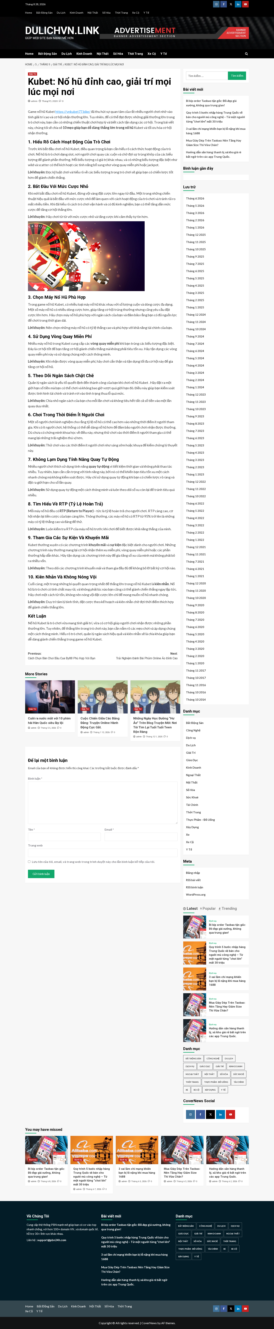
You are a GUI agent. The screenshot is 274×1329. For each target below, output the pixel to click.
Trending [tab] (229, 908)
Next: (146, 656)
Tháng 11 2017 (196, 670)
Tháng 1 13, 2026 (101, 732)
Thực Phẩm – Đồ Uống (200, 819)
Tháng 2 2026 (195, 220)
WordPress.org (196, 894)
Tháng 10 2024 (196, 329)
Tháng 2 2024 (195, 380)
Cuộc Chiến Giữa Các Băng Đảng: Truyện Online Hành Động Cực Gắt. (100, 722)
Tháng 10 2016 (196, 692)
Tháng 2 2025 (195, 300)
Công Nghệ (193, 730)
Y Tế (146, 12)
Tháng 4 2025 (195, 285)
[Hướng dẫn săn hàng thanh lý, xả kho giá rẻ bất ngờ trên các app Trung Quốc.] (194, 1030)
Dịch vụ (191, 737)
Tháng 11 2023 (196, 401)
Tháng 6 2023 (195, 438)
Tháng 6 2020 (195, 627)
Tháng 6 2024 (195, 351)
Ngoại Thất (193, 775)
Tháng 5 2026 (195, 205)
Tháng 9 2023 (195, 416)
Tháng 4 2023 (195, 452)
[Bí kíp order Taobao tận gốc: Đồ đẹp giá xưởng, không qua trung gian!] (194, 926)
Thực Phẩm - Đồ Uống (216, 1082)
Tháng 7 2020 (195, 619)
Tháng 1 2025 (195, 307)
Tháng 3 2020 (195, 648)
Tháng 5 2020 (195, 634)
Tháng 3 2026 (195, 213)
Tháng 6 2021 (195, 568)
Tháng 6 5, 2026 (139, 1181)
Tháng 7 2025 (195, 263)
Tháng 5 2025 (195, 278)
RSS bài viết (193, 880)
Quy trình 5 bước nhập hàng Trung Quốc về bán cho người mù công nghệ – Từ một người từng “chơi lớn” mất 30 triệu (215, 117)
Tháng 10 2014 (196, 699)
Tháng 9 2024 (195, 336)
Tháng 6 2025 (195, 271)
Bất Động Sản (44, 12)
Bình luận (35, 778)
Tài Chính (192, 804)
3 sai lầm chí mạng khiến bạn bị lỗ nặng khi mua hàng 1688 (215, 131)
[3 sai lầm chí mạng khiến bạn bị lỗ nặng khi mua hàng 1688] (194, 978)
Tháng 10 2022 (196, 496)
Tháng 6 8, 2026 (48, 1181)
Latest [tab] (192, 908)
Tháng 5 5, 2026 (48, 728)
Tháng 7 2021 (195, 561)
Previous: (61, 656)
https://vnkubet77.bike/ (72, 112)
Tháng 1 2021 (195, 576)
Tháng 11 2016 (196, 685)
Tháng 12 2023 (196, 394)
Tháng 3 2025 (195, 292)
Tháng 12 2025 (196, 234)
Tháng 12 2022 (196, 481)
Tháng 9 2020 (195, 605)
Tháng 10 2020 (196, 598)
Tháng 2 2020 (195, 656)
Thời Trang (121, 12)
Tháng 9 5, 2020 (50, 101)
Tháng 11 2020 (196, 590)
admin (34, 101)
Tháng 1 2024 (195, 387)
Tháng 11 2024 (196, 321)
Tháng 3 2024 (195, 372)
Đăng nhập (193, 872)
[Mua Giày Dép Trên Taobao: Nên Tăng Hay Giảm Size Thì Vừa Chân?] (194, 1004)
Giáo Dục (192, 760)
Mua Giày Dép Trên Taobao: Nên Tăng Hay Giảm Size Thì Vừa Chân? (213, 143)
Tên (31, 829)
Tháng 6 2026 (195, 198)
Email (109, 829)
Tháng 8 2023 (195, 423)
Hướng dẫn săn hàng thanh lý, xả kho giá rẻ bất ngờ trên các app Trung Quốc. (213, 154)
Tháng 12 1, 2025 (154, 736)
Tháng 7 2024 (195, 343)
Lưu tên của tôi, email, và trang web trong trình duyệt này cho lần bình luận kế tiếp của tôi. (93, 861)
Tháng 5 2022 (195, 510)
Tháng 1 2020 (195, 663)
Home (28, 12)
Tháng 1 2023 (195, 474)
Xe (188, 834)
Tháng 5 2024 (195, 358)
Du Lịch (61, 12)
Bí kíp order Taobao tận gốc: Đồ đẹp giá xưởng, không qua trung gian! (211, 103)
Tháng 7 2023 (195, 430)
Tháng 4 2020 (195, 641)
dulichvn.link (62, 31)
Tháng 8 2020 (195, 612)
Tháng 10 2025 (196, 249)
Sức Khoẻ (192, 797)
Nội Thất (93, 12)
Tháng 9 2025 (195, 256)
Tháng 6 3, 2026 (184, 1181)
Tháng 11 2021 (196, 554)
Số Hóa (106, 12)
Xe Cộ (135, 12)
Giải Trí (32, 74)
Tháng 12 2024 (196, 314)
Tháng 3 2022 (195, 525)
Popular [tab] (209, 908)
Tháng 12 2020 (196, 583)
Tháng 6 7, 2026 (93, 1189)
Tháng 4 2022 (195, 518)
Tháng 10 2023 (196, 409)
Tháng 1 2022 (195, 539)
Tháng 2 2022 (195, 532)
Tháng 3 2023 (195, 459)
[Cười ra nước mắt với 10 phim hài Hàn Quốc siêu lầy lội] (50, 696)
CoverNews (149, 1323)
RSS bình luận (194, 887)
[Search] (246, 54)
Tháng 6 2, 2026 (229, 1181)
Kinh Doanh (76, 12)
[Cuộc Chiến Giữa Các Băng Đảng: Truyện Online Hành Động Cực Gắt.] (102, 696)
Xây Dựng (192, 827)
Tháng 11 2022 (196, 489)
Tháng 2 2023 (195, 467)
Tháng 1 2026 (195, 227)
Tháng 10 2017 (196, 677)
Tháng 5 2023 (195, 445)
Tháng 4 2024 (195, 365)
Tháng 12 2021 (196, 547)
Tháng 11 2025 (196, 242)
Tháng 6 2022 (195, 503)
